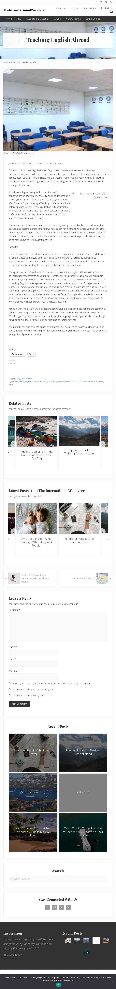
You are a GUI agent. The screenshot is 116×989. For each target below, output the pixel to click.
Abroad (15, 381)
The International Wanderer (91, 381)
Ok (58, 985)
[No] (112, 981)
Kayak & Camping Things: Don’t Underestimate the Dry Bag (37, 455)
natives (53, 381)
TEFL (73, 381)
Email (12, 659)
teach (67, 381)
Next (102, 444)
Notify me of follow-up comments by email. (34, 689)
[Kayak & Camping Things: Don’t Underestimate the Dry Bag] (36, 431)
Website (13, 671)
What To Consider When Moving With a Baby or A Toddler (36, 542)
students (61, 381)
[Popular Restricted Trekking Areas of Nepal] (79, 431)
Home (5, 62)
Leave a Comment (56, 163)
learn (34, 381)
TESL (78, 381)
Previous (13, 444)
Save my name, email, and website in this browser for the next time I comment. (52, 683)
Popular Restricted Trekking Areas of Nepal (79, 451)
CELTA (21, 381)
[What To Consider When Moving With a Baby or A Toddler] (36, 519)
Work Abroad (26, 378)
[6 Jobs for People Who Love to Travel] (79, 519)
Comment (14, 609)
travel (11, 384)
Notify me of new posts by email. (29, 695)
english (28, 381)
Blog (12, 62)
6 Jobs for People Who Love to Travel (79, 540)
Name (13, 646)
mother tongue (43, 381)
